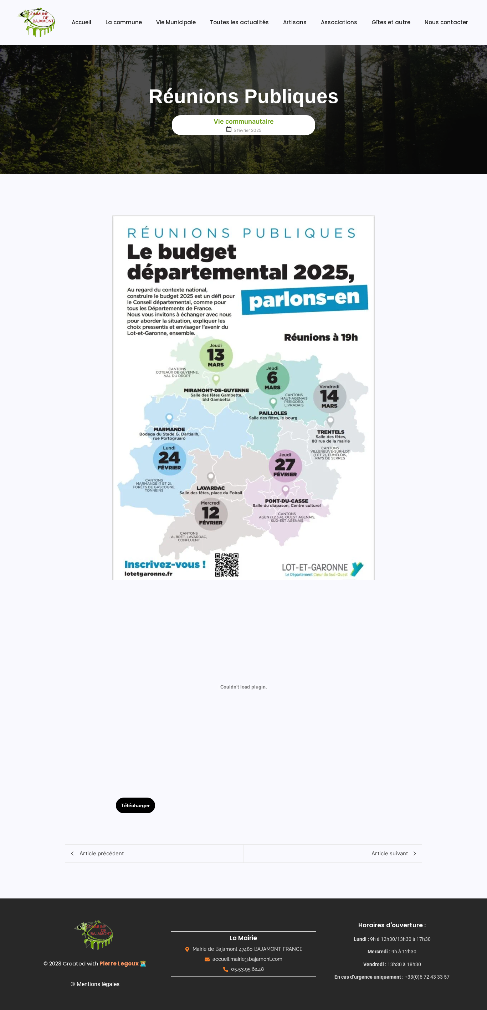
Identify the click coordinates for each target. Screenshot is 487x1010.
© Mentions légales (95, 984)
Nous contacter (446, 22)
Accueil (81, 22)
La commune (124, 22)
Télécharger (135, 805)
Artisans (295, 22)
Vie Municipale (176, 22)
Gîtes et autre (390, 22)
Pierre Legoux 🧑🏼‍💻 (123, 963)
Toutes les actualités (239, 22)
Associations (339, 22)
